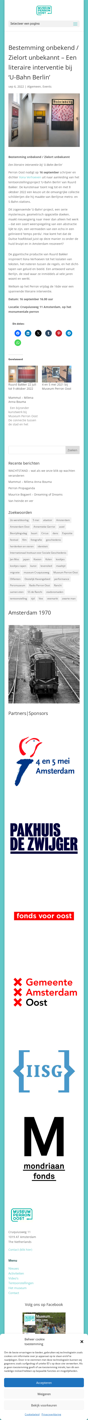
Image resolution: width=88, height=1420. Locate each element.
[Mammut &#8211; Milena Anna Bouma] (25, 411)
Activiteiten (16, 1273)
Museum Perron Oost (65, 572)
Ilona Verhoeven (30, 177)
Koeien (37, 559)
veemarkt (52, 598)
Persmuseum (17, 585)
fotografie (36, 540)
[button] (82, 1342)
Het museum (17, 1288)
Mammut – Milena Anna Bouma (30, 482)
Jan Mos (14, 559)
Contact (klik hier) (20, 1250)
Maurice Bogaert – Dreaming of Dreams (35, 494)
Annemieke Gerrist (44, 526)
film (24, 540)
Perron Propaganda (21, 488)
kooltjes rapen (18, 566)
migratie (15, 572)
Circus (45, 533)
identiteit (43, 546)
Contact (13, 1293)
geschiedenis (53, 540)
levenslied (46, 566)
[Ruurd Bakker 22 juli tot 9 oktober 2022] (23, 374)
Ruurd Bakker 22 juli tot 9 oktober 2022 (22, 386)
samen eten (17, 592)
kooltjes (60, 559)
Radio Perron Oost (39, 585)
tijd (33, 598)
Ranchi (58, 585)
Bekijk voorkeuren (44, 1405)
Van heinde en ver (20, 501)
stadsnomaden (54, 592)
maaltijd (60, 566)
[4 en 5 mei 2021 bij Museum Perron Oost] (56, 374)
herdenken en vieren (22, 546)
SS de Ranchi (35, 592)
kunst (33, 566)
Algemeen (34, 86)
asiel (61, 526)
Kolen (48, 559)
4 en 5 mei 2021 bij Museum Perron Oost (56, 386)
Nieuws (13, 1268)
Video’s (13, 1278)
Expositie (67, 533)
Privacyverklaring (51, 1414)
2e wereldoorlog (19, 520)
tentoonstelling (18, 598)
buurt (34, 533)
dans (55, 533)
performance (61, 579)
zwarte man (69, 598)
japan (26, 559)
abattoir (47, 520)
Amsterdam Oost (19, 526)
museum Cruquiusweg (36, 572)
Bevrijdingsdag (18, 533)
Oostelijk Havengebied (37, 579)
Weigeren (44, 1394)
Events (47, 86)
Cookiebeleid (32, 1414)
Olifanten (15, 579)
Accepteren (44, 1383)
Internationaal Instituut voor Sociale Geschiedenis (38, 552)
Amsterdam (63, 520)
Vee (41, 598)
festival (14, 540)
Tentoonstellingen (21, 1283)
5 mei (36, 520)
